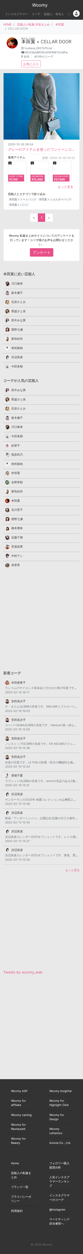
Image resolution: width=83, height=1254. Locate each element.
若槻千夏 (17, 775)
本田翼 (59, 24)
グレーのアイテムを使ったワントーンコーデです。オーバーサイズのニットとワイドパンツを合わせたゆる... (41, 149)
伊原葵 (15, 473)
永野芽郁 (17, 482)
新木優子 (17, 292)
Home (15, 1163)
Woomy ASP (19, 1091)
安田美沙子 (18, 701)
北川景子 (17, 509)
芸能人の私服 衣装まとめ (33, 24)
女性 (26, 56)
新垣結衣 (17, 338)
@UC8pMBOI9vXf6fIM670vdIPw (46, 52)
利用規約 (17, 1211)
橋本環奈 (17, 528)
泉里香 (15, 565)
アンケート (41, 252)
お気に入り (31, 64)
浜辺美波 (17, 357)
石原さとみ (18, 302)
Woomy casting (21, 1115)
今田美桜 (17, 366)
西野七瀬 (17, 329)
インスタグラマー (16, 14)
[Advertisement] (41, 618)
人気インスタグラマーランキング (59, 1181)
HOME (7, 24)
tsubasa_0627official (38, 48)
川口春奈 (17, 283)
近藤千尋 (17, 537)
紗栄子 (15, 445)
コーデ (36, 14)
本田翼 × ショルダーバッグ (55, 199)
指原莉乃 (17, 454)
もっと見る (65, 187)
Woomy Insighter (60, 1091)
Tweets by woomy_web (22, 972)
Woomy (40, 5)
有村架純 (17, 348)
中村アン (17, 556)
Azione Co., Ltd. (60, 1143)
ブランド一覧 (19, 1187)
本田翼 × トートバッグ (22, 199)
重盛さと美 (18, 311)
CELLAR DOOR (56, 41)
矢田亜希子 (18, 682)
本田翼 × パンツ (18, 204)
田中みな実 (18, 320)
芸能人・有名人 (54, 14)
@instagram (57, 1209)
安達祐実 (17, 546)
